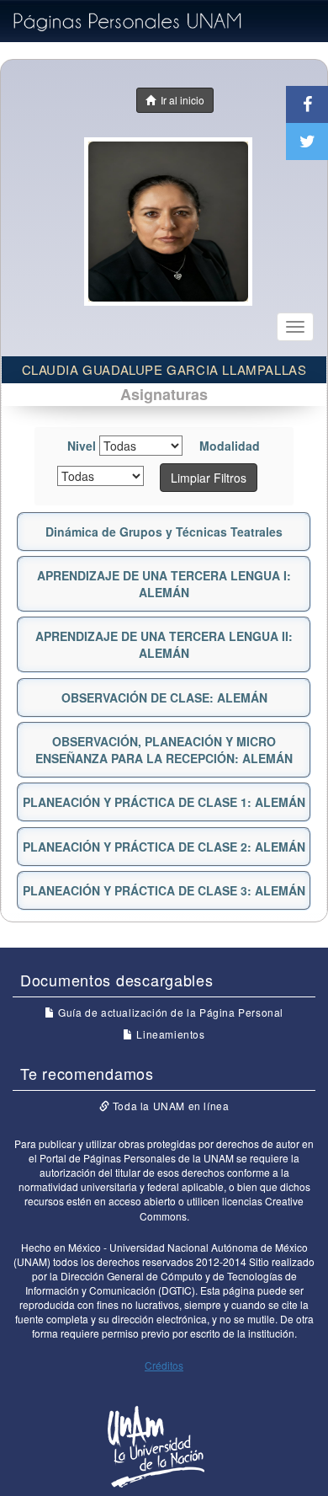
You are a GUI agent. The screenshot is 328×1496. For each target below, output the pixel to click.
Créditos (164, 1365)
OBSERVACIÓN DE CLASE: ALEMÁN (164, 697)
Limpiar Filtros (208, 477)
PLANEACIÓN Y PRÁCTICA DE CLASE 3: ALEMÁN (164, 890)
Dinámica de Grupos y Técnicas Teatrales (164, 531)
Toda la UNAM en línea (169, 1105)
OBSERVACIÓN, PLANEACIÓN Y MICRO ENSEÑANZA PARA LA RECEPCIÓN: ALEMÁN (164, 750)
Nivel (81, 445)
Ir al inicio (180, 100)
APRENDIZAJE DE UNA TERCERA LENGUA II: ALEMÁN (164, 644)
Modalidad (229, 445)
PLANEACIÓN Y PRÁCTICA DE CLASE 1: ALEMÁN (164, 801)
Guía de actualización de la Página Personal (169, 1012)
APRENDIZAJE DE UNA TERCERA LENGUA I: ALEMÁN (164, 584)
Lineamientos (169, 1034)
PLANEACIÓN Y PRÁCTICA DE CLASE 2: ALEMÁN (164, 846)
